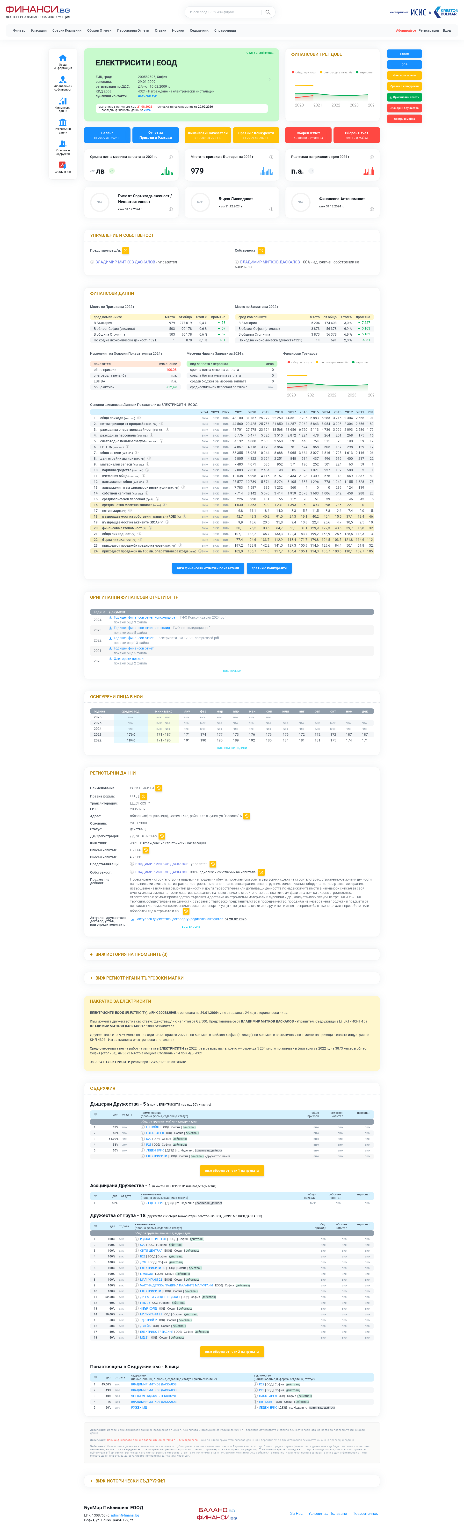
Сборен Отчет (308, 135)
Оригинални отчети (406, 97)
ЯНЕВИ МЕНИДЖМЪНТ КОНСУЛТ (154, 1396)
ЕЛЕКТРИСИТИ (156, 1156)
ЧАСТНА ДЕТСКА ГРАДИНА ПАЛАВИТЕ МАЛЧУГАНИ (176, 1285)
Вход (447, 30)
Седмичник (199, 30)
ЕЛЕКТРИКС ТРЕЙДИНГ (157, 1331)
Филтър (19, 30)
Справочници (225, 30)
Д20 (143, 1262)
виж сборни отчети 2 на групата (232, 1352)
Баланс (107, 135)
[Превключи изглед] (270, 79)
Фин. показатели (404, 75)
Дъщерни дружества (404, 108)
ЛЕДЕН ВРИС (155, 1150)
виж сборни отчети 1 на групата (232, 1170)
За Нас (296, 1513)
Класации (39, 30)
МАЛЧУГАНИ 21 (151, 1314)
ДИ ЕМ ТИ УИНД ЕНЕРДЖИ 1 (160, 1297)
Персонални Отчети (133, 30)
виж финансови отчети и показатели (208, 568)
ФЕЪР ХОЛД (148, 1308)
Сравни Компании (66, 30)
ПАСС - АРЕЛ (155, 1133)
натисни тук (147, 96)
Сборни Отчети (99, 30)
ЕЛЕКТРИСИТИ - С (152, 1268)
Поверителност (366, 1513)
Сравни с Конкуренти (256, 135)
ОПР (404, 64)
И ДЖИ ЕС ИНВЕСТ (153, 1239)
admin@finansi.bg (125, 1515)
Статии (160, 30)
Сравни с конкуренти (404, 86)
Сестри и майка (404, 118)
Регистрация (429, 30)
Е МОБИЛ (146, 1274)
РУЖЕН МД (139, 1407)
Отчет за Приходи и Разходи (155, 135)
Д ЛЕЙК (145, 1326)
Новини (178, 30)
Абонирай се (406, 30)
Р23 (149, 1144)
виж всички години (232, 747)
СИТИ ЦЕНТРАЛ (151, 1250)
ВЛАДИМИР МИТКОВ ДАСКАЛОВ (125, 262)
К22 (149, 1139)
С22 (142, 1245)
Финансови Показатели (208, 135)
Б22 (142, 1256)
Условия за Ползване (327, 1513)
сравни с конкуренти (269, 568)
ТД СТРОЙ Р (148, 1320)
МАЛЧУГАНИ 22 (151, 1279)
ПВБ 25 (145, 1303)
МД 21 (144, 1337)
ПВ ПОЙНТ (153, 1127)
